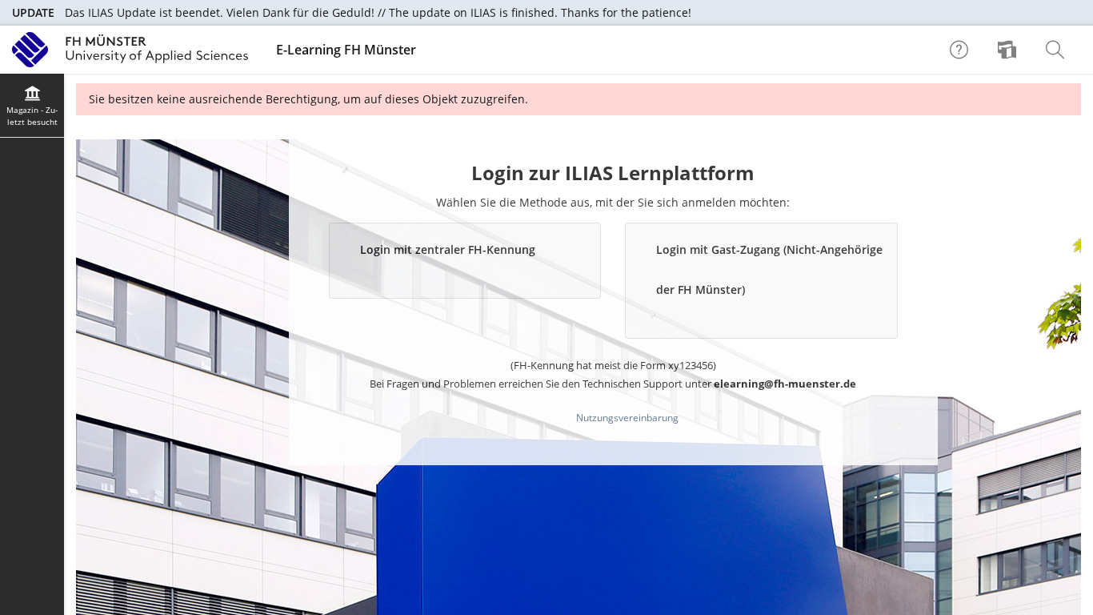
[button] (465, 261)
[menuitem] (1009, 50)
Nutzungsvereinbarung (627, 417)
